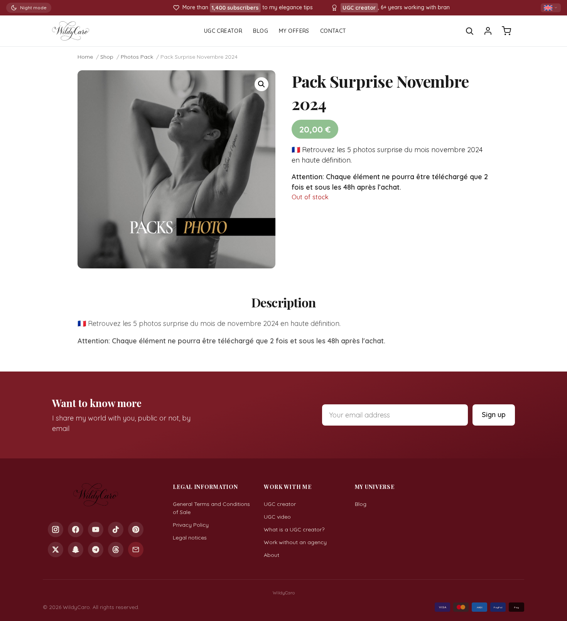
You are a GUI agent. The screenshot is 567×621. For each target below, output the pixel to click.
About (271, 554)
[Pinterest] (135, 529)
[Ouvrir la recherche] (469, 30)
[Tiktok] (115, 529)
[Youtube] (95, 529)
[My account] (487, 30)
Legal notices (190, 537)
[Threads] (115, 549)
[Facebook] (75, 529)
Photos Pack (137, 56)
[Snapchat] (75, 549)
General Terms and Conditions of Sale (211, 508)
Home (85, 56)
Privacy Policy (191, 524)
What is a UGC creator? (294, 529)
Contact (333, 30)
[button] (261, 84)
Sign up (494, 414)
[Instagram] (55, 529)
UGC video (277, 516)
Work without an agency (295, 542)
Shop (106, 56)
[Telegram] (95, 549)
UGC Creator (223, 30)
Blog (260, 30)
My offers (294, 30)
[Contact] (135, 549)
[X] (55, 549)
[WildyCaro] (70, 31)
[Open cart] (506, 30)
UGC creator (280, 504)
